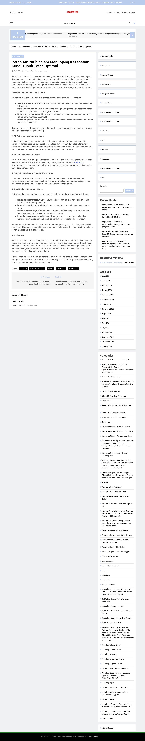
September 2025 (108, 309)
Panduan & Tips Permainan (112, 487)
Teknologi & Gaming (109, 654)
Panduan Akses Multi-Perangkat (114, 492)
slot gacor (105, 66)
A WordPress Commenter (112, 262)
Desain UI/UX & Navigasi (111, 391)
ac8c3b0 (17, 71)
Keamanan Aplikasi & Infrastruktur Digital (117, 431)
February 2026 (107, 286)
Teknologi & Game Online (111, 650)
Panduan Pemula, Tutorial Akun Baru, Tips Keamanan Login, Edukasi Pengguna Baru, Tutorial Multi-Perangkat (117, 513)
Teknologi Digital (108, 683)
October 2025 (107, 304)
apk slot (105, 150)
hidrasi (50, 268)
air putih (23, 268)
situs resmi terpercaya (110, 556)
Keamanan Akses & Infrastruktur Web (116, 427)
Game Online (106, 401)
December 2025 (108, 295)
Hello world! (18, 301)
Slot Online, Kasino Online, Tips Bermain (117, 618)
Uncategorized (17, 56)
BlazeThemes (92, 737)
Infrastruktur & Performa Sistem (114, 417)
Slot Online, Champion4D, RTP (113, 606)
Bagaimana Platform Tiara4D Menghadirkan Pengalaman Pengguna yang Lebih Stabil (90, 2)
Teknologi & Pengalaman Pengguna (115, 668)
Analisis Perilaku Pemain (111, 377)
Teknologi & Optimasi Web (112, 664)
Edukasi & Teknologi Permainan (114, 396)
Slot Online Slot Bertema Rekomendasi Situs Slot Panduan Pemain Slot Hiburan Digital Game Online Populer (117, 591)
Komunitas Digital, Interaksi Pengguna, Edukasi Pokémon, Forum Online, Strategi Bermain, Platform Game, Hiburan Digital (117, 475)
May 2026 (105, 276)
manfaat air (73, 268)
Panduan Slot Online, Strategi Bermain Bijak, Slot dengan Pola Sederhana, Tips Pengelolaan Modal (117, 523)
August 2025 (106, 314)
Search (103, 186)
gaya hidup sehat (37, 268)
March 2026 (106, 281)
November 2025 (108, 300)
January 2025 (107, 332)
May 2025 (105, 328)
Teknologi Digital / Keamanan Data (115, 688)
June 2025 (105, 323)
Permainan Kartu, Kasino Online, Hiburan (117, 535)
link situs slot (107, 84)
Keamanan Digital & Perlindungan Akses (117, 436)
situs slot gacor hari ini (110, 112)
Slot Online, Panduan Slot (111, 623)
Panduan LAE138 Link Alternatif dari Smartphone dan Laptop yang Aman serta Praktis (117, 207)
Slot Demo (106, 575)
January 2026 (107, 290)
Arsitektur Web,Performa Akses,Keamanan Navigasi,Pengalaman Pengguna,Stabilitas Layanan (118, 384)
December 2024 (108, 337)
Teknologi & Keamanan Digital (113, 659)
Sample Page (70, 23)
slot (103, 140)
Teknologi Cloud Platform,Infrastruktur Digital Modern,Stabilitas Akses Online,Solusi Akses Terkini (116, 675)
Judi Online (106, 422)
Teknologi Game (108, 699)
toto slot (105, 131)
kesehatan (61, 268)
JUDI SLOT (79, 162)
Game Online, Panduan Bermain (113, 413)
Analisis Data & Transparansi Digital (115, 360)
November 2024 (108, 342)
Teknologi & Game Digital (111, 645)
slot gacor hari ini (108, 94)
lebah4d (105, 482)
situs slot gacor (108, 75)
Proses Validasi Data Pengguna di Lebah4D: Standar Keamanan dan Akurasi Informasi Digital (117, 234)
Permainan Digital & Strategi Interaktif (116, 530)
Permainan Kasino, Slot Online (113, 547)
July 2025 (105, 318)
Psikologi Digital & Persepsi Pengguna (116, 552)
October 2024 (107, 347)
